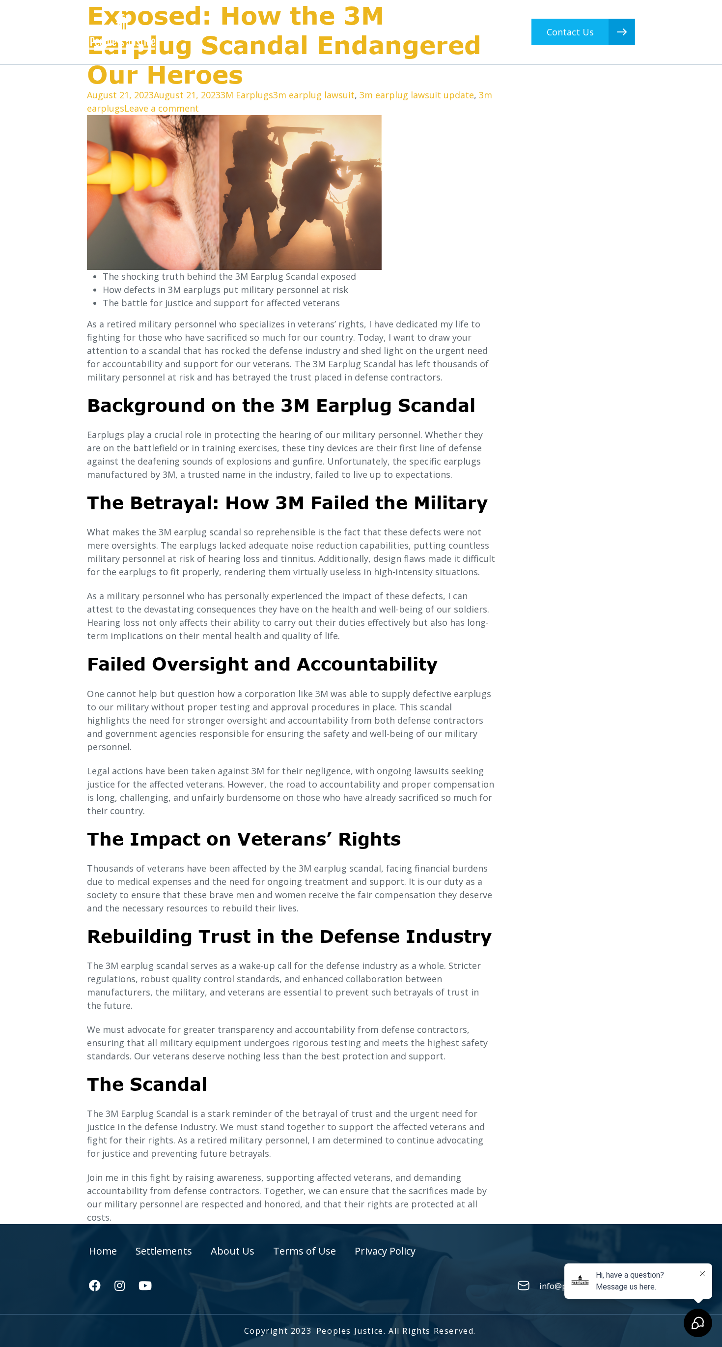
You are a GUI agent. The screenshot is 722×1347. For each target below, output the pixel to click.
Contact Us (570, 32)
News (467, 31)
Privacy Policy (385, 1251)
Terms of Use (304, 1251)
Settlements (296, 31)
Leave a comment (161, 108)
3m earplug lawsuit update (417, 95)
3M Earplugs (247, 95)
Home (231, 31)
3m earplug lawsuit (314, 95)
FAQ (422, 31)
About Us (368, 31)
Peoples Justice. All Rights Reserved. (396, 1330)
